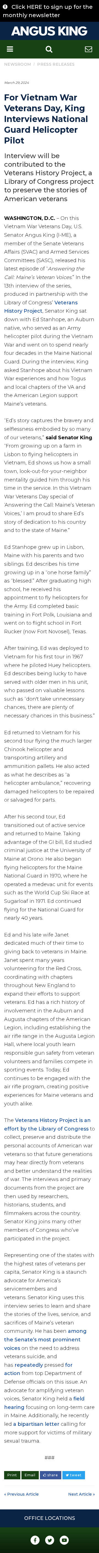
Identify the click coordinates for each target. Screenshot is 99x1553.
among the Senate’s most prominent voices (45, 1339)
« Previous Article (21, 1494)
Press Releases (56, 64)
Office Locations (49, 1518)
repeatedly (29, 1365)
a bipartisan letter (36, 1424)
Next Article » (81, 1494)
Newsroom (17, 64)
